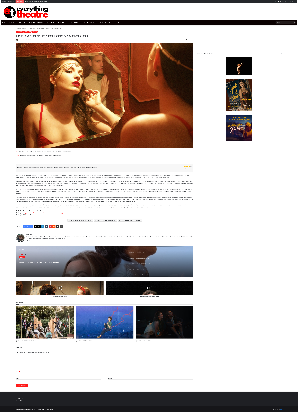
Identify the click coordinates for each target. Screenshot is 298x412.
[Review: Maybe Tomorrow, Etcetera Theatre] (104, 322)
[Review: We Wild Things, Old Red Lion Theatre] (164, 322)
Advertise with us (88, 23)
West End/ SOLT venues (36, 23)
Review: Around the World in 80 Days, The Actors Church (26, 340)
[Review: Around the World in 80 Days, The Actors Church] (45, 322)
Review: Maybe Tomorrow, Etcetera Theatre (84, 340)
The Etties (61, 23)
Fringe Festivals (73, 23)
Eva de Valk (21, 39)
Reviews (35, 31)
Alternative (23, 28)
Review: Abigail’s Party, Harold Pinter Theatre (35, 262)
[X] (29, 241)
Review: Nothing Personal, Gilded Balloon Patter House (38, 1)
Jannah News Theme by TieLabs (45, 409)
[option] (104, 261)
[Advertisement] (239, 38)
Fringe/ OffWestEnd (15, 23)
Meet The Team (114, 23)
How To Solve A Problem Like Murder (80, 220)
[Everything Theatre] (26, 12)
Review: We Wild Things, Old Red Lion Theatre (144, 340)
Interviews (50, 23)
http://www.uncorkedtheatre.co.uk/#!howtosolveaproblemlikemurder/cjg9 (44, 213)
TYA (25, 23)
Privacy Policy (19, 398)
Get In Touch (101, 23)
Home (4, 23)
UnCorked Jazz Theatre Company (130, 220)
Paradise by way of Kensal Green (106, 220)
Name (18, 371)
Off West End (27, 31)
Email (18, 378)
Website (110, 378)
